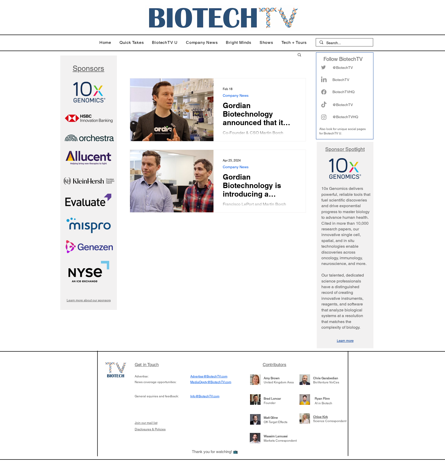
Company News (236, 95)
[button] (131, 42)
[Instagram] (323, 117)
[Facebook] (323, 91)
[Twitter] (323, 67)
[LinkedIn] (323, 79)
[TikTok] (323, 104)
